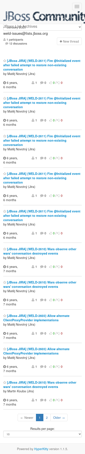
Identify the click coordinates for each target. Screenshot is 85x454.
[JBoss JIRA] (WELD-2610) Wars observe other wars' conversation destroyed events (39, 251)
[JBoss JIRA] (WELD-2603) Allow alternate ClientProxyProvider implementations (36, 317)
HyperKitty (41, 449)
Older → (59, 417)
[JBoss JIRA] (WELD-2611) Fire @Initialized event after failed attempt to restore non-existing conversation (41, 64)
